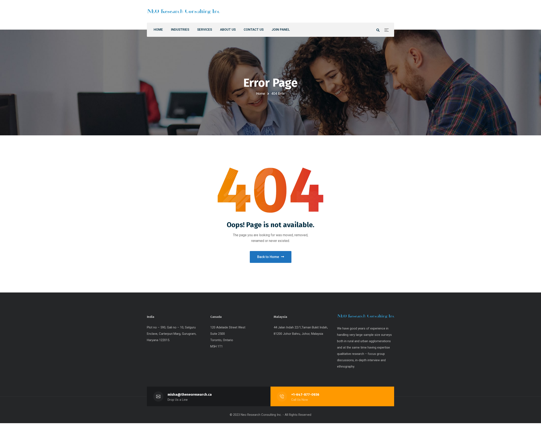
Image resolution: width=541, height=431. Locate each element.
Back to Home (268, 257)
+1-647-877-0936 (305, 395)
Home (260, 94)
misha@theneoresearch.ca (190, 395)
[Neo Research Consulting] (184, 11)
